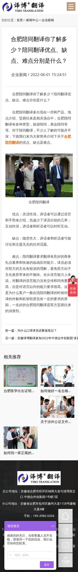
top (65, 560)
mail (65, 545)
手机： (28, 516)
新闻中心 (32, 20)
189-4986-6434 (43, 516)
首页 (20, 20)
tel (65, 531)
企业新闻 (48, 20)
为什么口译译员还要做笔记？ (37, 330)
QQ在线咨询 (65, 516)
